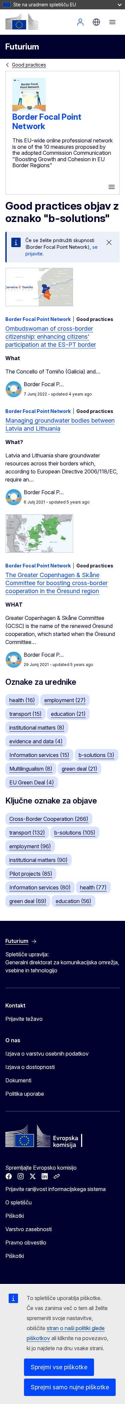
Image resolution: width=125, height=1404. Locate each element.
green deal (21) (79, 768)
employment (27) (65, 700)
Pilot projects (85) (30, 873)
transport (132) (27, 832)
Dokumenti (18, 1080)
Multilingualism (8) (30, 768)
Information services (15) (39, 755)
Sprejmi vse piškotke (59, 1367)
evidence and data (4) (36, 741)
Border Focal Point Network (46, 121)
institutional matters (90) (38, 860)
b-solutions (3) (96, 755)
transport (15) (25, 714)
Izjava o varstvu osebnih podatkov (47, 1053)
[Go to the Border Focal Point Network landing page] (29, 109)
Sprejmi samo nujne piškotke (70, 1387)
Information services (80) (40, 887)
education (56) (73, 901)
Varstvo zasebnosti (28, 1229)
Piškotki (14, 1215)
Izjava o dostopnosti (30, 1067)
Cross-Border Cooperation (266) (48, 819)
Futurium (22, 46)
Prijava (80, 22)
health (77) (93, 887)
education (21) (68, 714)
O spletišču (18, 1202)
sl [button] (96, 22)
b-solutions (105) (74, 832)
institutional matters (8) (36, 727)
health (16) (22, 700)
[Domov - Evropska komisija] (21, 21)
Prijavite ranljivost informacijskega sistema (55, 1189)
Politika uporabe (24, 1093)
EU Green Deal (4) (31, 782)
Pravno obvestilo (25, 1242)
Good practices (29, 65)
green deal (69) (27, 901)
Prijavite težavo (24, 1018)
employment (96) (30, 846)
